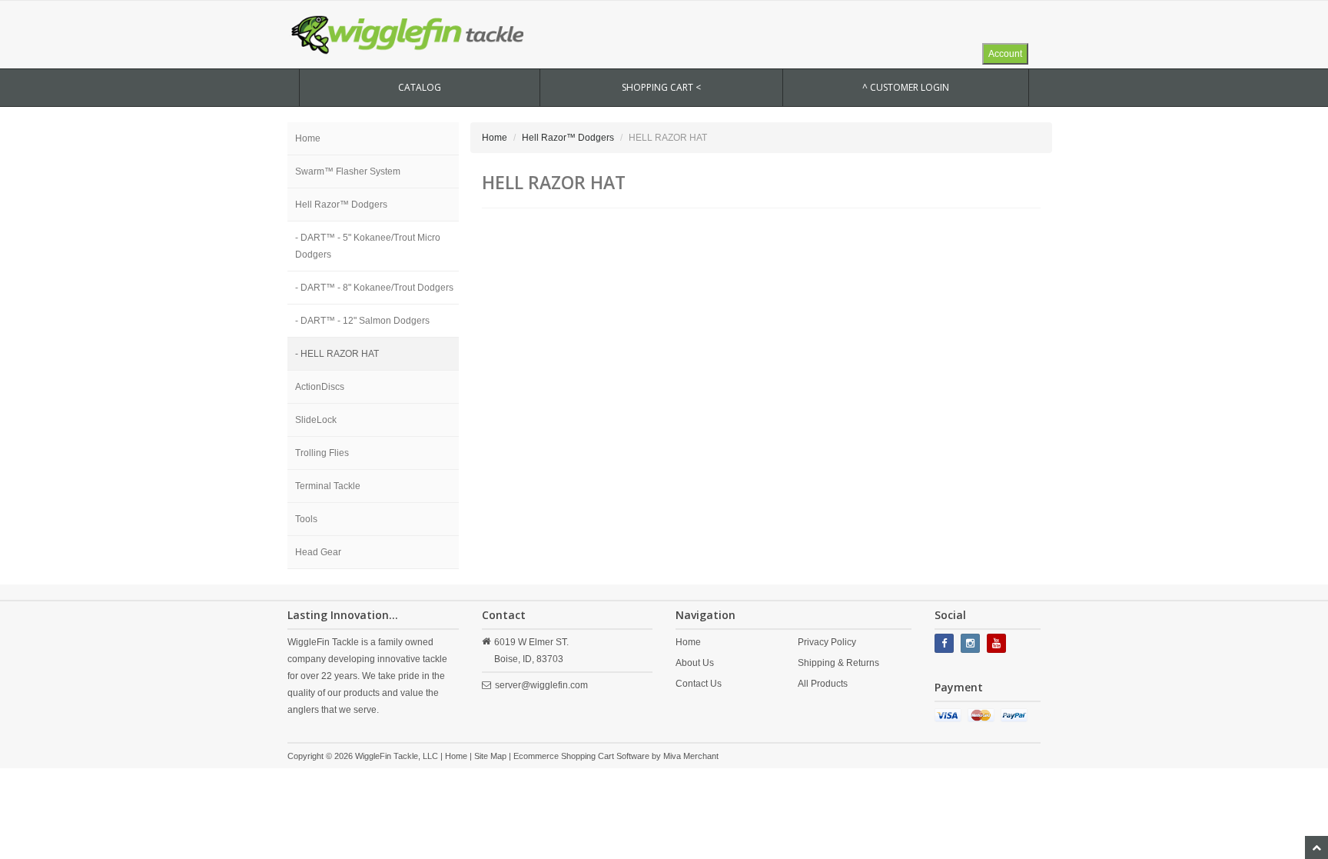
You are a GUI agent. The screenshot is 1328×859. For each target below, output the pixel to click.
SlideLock (316, 420)
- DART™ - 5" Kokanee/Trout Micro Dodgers (367, 246)
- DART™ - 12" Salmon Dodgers (362, 320)
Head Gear (318, 552)
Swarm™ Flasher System (347, 171)
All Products (823, 683)
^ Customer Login (905, 87)
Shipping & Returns (838, 663)
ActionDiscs (319, 386)
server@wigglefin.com (541, 685)
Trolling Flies (322, 453)
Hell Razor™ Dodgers (341, 204)
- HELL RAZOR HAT (337, 353)
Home (307, 138)
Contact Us (699, 683)
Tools (306, 519)
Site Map (490, 756)
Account (1005, 53)
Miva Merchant (691, 756)
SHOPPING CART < (661, 87)
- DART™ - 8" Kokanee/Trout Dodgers (374, 287)
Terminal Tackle (327, 486)
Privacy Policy (827, 642)
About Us (695, 663)
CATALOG (419, 87)
